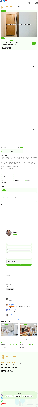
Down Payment (8, 275)
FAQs (21, 361)
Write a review (16, 301)
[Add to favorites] (3, 48)
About (21, 360)
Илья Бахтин (11, 304)
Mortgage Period (8, 284)
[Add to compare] (5, 48)
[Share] (10, 48)
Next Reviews (19, 319)
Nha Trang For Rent (12, 298)
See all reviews (11, 301)
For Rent (3, 40)
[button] (19, 6)
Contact (21, 363)
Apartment (7, 40)
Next (3, 38)
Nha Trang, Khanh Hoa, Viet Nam (7, 340)
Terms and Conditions (23, 366)
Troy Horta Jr (11, 314)
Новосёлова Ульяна (12, 309)
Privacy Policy (22, 365)
